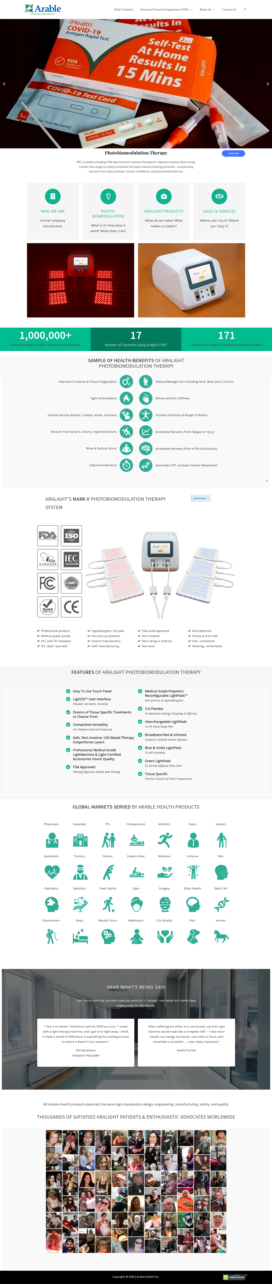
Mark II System (123, 9)
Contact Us (229, 9)
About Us (205, 9)
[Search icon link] (245, 9)
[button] (4, 83)
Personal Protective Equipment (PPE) (164, 9)
